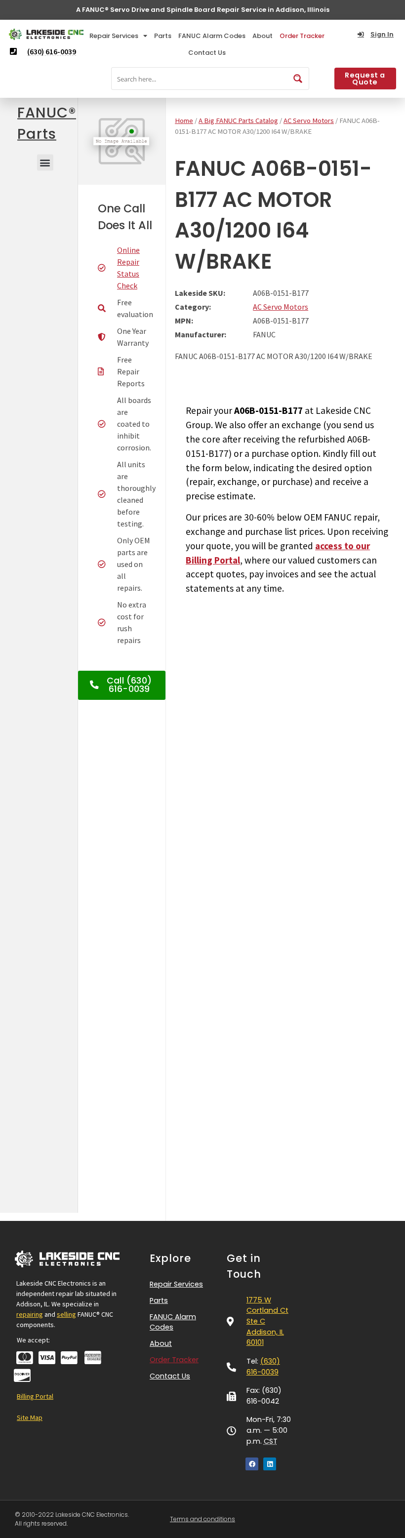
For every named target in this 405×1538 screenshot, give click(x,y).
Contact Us (207, 52)
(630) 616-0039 (263, 1366)
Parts (162, 35)
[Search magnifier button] (298, 78)
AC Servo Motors (309, 120)
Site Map (29, 1417)
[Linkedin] (269, 1463)
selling (66, 1314)
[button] (45, 162)
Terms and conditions (202, 1519)
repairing (29, 1314)
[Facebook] (251, 1463)
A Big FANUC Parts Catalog (238, 120)
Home (184, 120)
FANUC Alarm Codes (211, 35)
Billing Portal (35, 1396)
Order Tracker (302, 35)
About (262, 35)
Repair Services (113, 35)
